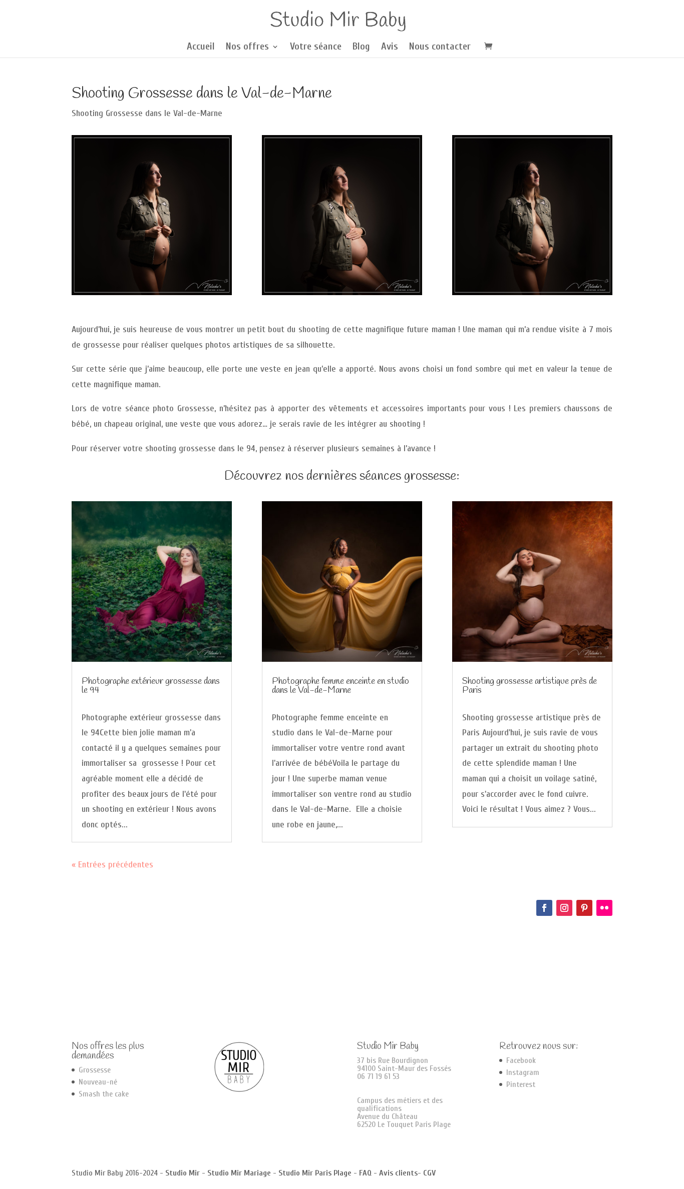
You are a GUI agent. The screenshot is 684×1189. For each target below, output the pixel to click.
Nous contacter (440, 47)
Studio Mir (182, 1172)
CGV (429, 1172)
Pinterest (520, 1084)
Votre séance (315, 47)
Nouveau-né (98, 1081)
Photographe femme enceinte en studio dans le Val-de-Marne (340, 685)
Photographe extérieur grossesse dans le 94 (151, 685)
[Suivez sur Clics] (604, 908)
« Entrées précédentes (112, 864)
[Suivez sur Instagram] (564, 908)
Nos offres (247, 47)
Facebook (521, 1060)
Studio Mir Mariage (239, 1172)
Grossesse (95, 1069)
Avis (389, 47)
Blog (361, 47)
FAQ (365, 1172)
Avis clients (398, 1172)
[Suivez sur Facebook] (544, 908)
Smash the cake (104, 1093)
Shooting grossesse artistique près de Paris (529, 685)
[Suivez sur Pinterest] (584, 908)
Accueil (201, 47)
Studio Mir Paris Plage (315, 1172)
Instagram (522, 1072)
